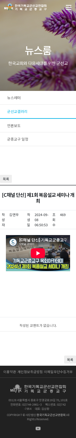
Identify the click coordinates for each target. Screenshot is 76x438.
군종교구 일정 (17, 139)
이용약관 (9, 371)
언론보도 (14, 125)
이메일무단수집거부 (58, 371)
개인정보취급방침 (30, 371)
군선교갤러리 (17, 111)
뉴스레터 (14, 97)
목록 (6, 178)
